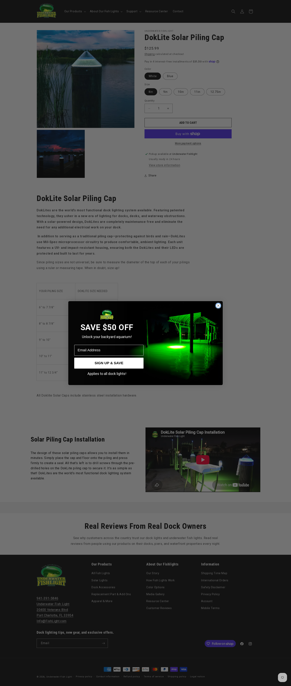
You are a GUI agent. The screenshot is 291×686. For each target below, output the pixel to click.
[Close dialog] (218, 305)
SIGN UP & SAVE (109, 363)
